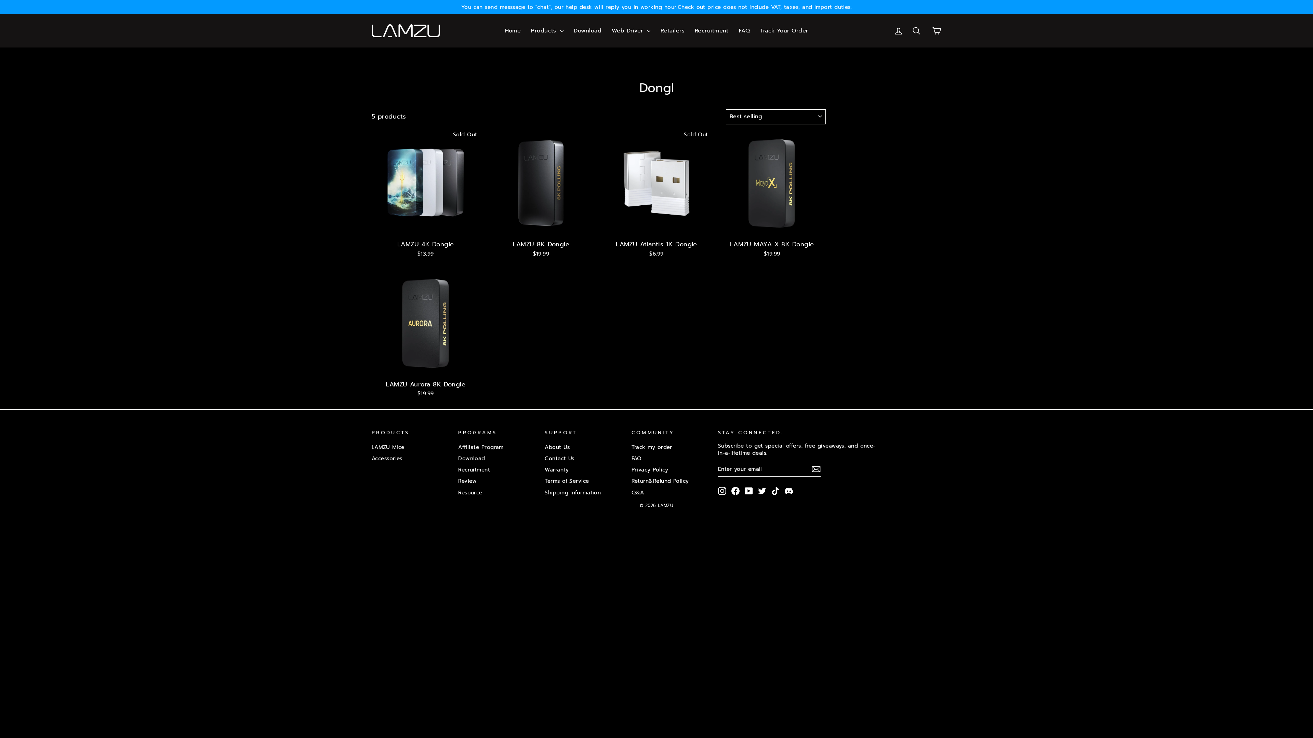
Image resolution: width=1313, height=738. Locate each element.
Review (467, 481)
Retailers (673, 31)
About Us (557, 447)
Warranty (557, 470)
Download (587, 31)
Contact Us (559, 458)
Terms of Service (567, 481)
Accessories (387, 458)
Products (544, 31)
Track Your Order (784, 31)
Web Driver (628, 31)
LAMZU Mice (388, 447)
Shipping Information (573, 492)
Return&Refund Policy (660, 481)
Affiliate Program (481, 447)
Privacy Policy (650, 470)
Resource (470, 492)
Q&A (638, 492)
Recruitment (712, 31)
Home (513, 31)
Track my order (652, 447)
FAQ (744, 31)
